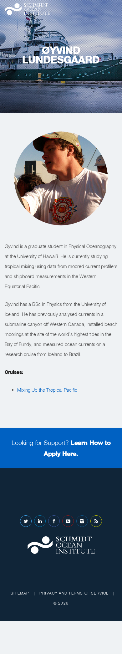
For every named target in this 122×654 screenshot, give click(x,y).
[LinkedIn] (40, 521)
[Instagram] (82, 521)
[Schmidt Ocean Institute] (27, 9)
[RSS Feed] (96, 521)
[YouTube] (68, 521)
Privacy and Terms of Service (74, 593)
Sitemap (20, 593)
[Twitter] (26, 521)
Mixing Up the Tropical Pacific (47, 390)
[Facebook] (54, 521)
